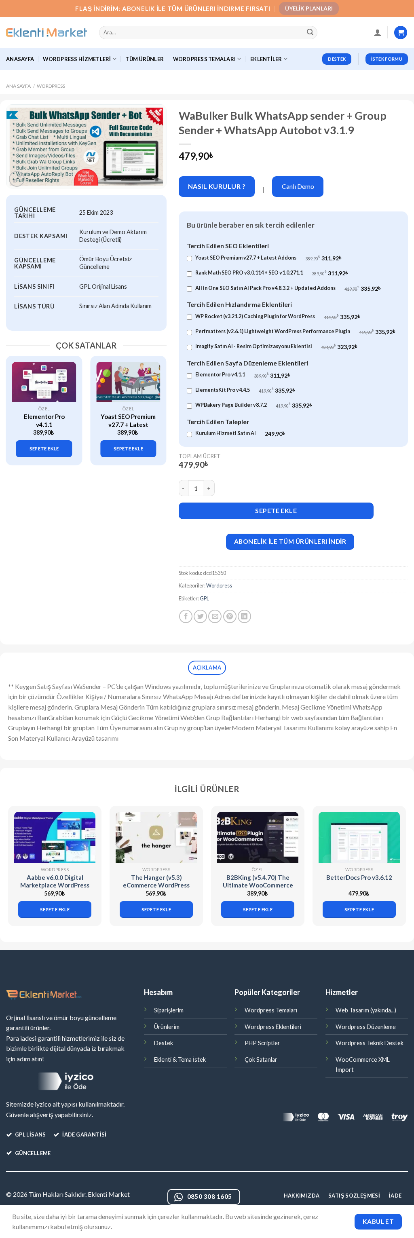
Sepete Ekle (276, 510)
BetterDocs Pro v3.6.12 (359, 877)
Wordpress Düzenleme (366, 1026)
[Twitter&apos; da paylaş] (200, 616)
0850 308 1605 (209, 1196)
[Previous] (15, 406)
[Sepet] (400, 32)
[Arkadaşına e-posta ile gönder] (215, 616)
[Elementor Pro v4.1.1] (44, 382)
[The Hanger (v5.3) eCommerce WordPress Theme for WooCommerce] (156, 837)
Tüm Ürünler (144, 59)
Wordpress (51, 86)
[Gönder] (310, 33)
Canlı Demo (298, 186)
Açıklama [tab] (207, 667)
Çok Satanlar (261, 1059)
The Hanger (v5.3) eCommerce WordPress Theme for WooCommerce (156, 889)
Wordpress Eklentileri (273, 1026)
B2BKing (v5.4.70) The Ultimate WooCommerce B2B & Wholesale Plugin (258, 885)
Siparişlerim (169, 1010)
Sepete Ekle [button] (44, 448)
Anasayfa (20, 59)
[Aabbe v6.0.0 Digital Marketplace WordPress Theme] (54, 837)
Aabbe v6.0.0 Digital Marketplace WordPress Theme (54, 885)
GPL (204, 598)
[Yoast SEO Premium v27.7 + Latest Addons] (128, 382)
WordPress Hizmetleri (77, 59)
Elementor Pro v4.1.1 (44, 420)
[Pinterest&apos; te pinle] (230, 616)
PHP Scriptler (262, 1042)
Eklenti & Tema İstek (180, 1059)
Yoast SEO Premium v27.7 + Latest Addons (128, 424)
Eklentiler (266, 59)
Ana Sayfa (18, 86)
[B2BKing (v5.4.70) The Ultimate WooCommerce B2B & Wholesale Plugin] (257, 837)
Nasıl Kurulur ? (216, 186)
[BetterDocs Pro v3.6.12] (359, 837)
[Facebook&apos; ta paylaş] (185, 616)
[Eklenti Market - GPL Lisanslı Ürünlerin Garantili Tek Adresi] (46, 32)
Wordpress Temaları (271, 1010)
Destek (163, 1042)
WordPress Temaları (204, 59)
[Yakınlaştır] (17, 179)
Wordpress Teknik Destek (369, 1042)
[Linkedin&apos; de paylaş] (244, 616)
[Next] (157, 406)
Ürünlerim (167, 1026)
